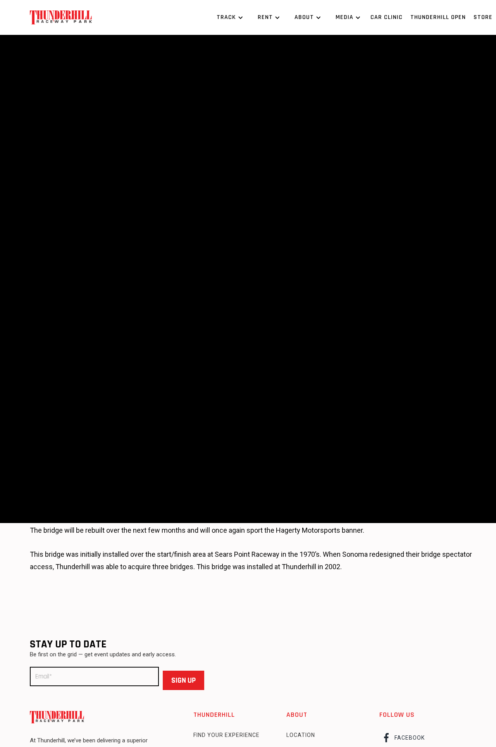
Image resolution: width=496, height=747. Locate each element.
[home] (61, 17)
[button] (228, 17)
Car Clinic (386, 17)
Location (300, 735)
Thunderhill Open (438, 17)
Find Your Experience (226, 735)
